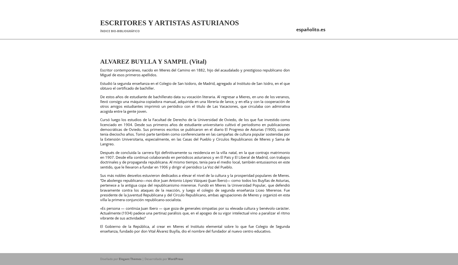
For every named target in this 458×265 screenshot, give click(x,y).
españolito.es (310, 29)
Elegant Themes (130, 259)
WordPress (175, 259)
